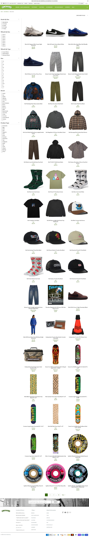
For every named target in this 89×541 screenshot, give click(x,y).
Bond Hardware (5, 103)
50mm (3, 34)
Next (63, 495)
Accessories (4, 125)
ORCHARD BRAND (59, 7)
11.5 (3, 86)
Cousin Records (5, 117)
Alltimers (4, 98)
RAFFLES (30, 3)
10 (3, 82)
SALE (73, 7)
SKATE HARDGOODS (25, 7)
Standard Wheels (6, 55)
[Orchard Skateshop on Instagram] (5, 3)
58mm (3, 44)
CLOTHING (41, 7)
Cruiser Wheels (5, 52)
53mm (3, 38)
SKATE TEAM (36, 3)
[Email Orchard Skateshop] (8, 3)
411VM (3, 93)
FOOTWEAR (34, 7)
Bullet (3, 109)
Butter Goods (5, 111)
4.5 (3, 64)
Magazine (4, 132)
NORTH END (33, 529)
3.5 (3, 61)
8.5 (3, 77)
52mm (3, 36)
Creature (4, 119)
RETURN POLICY (50, 524)
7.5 (3, 74)
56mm (3, 42)
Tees (3, 140)
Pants (3, 135)
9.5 (3, 80)
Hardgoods (4, 141)
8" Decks (4, 25)
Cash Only (4, 112)
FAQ (47, 522)
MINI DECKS (5, 22)
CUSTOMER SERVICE (50, 520)
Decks (3, 143)
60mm (3, 46)
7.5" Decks (4, 23)
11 (2, 85)
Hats (3, 130)
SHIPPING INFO (49, 527)
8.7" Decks (4, 27)
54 (58, 495)
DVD (3, 129)
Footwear (4, 137)
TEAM (48, 515)
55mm (3, 41)
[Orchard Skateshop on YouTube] (3, 3)
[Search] (87, 7)
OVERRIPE (67, 7)
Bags (3, 127)
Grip (3, 145)
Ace (3, 95)
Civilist (3, 114)
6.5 (3, 70)
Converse (4, 115)
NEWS (26, 3)
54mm (3, 39)
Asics (3, 101)
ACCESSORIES (49, 7)
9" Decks (4, 28)
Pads (3, 133)
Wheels (4, 148)
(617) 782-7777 (13, 3)
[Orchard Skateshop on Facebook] (1, 3)
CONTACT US (20, 3)
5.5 (3, 67)
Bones (3, 104)
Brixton (4, 106)
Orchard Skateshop (7, 534)
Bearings (4, 149)
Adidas (3, 96)
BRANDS (17, 7)
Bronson (4, 107)
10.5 (3, 83)
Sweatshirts (4, 138)
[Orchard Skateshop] (7, 7)
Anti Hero (4, 99)
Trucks (3, 146)
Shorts (3, 151)
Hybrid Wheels (5, 53)
